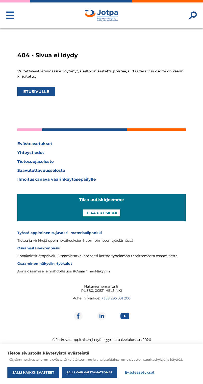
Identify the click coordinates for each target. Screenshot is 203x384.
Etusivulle (36, 91)
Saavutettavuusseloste (41, 170)
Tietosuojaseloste (35, 161)
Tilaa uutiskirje (101, 213)
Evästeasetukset (34, 143)
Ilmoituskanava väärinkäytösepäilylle (56, 179)
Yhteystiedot (30, 152)
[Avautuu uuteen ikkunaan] (78, 316)
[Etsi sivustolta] (193, 15)
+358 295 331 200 (116, 298)
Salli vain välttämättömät (89, 372)
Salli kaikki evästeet (33, 372)
